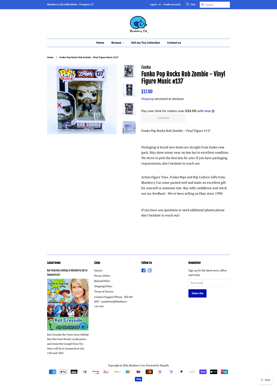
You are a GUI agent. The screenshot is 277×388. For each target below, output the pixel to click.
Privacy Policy (102, 275)
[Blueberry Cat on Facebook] (143, 271)
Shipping (147, 99)
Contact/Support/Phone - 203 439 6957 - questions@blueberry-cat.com (113, 301)
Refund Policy (102, 281)
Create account (172, 4)
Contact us (174, 43)
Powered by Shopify (157, 365)
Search (98, 270)
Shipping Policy (103, 286)
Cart (193, 4)
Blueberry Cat (137, 365)
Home (100, 43)
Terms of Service (103, 291)
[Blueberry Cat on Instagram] (150, 271)
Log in (153, 4)
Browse (116, 43)
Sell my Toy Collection (145, 43)
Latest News (53, 263)
